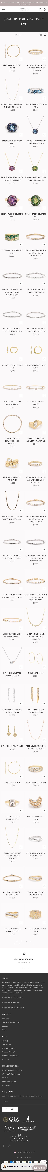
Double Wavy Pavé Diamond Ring (12, 930)
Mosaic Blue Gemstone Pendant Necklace (36, 142)
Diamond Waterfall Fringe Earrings (35, 711)
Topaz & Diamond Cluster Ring (36, 105)
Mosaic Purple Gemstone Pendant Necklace (12, 178)
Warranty (5, 1059)
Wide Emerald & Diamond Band (12, 252)
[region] (24, 958)
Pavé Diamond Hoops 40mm (12, 66)
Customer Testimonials (11, 1022)
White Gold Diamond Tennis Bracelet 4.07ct (12, 557)
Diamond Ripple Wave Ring (36, 818)
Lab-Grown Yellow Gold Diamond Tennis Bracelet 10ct (36, 519)
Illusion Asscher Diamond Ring (12, 818)
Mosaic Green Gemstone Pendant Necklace (35, 178)
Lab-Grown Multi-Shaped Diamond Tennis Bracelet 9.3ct (36, 597)
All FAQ (5, 1041)
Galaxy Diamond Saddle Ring (35, 930)
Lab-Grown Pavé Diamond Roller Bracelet (12, 441)
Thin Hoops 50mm (35, 673)
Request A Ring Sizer (10, 1052)
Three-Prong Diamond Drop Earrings (12, 711)
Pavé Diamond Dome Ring (35, 783)
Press (4, 1030)
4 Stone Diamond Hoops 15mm (12, 366)
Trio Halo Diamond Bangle (35, 403)
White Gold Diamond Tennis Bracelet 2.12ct (36, 330)
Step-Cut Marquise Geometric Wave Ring (36, 439)
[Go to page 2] (31, 941)
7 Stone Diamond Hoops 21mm (35, 366)
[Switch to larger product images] (41, 34)
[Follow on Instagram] (9, 1146)
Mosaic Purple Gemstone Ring (12, 215)
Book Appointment (9, 1081)
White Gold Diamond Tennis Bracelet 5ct (36, 291)
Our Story (6, 1019)
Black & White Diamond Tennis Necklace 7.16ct (12, 518)
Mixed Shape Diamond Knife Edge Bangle (12, 635)
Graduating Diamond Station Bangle (12, 403)
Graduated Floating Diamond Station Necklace (12, 855)
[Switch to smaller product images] (45, 34)
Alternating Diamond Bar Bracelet (12, 893)
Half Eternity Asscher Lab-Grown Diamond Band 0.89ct (36, 67)
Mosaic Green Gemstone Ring (35, 215)
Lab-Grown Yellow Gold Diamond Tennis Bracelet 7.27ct (36, 253)
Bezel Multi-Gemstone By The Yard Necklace (12, 105)
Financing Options (9, 1048)
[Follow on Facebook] (3, 1146)
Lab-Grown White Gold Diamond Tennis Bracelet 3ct (12, 292)
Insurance (6, 1085)
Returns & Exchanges (10, 1056)
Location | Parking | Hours (12, 1070)
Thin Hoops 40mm (12, 783)
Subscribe (9, 1109)
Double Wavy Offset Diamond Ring (36, 893)
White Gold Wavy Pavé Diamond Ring (35, 854)
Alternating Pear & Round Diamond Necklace (35, 636)
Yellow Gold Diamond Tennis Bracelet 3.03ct (12, 596)
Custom (5, 1078)
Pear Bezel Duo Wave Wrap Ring (12, 478)
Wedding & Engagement (11, 1074)
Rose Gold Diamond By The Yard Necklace (35, 747)
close (44, 1161)
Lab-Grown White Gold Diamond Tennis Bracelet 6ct (36, 558)
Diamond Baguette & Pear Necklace (12, 674)
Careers (5, 1026)
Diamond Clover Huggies (12, 746)
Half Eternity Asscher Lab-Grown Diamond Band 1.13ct (36, 480)
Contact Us (6, 1045)
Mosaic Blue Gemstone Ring (12, 142)
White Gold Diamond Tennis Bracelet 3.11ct (12, 330)
